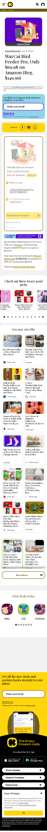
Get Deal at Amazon (18, 215)
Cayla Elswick (12, 51)
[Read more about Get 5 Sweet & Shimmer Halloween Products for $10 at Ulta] (34, 407)
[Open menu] (4, 4)
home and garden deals (24, 267)
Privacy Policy (33, 117)
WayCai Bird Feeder (18, 171)
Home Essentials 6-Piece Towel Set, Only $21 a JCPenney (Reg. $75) (34, 488)
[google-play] (34, 760)
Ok (23, 813)
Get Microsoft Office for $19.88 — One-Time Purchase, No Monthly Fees (34, 559)
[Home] (10, 4)
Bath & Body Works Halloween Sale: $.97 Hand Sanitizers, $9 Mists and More (12, 387)
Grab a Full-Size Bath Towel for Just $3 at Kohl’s (34, 452)
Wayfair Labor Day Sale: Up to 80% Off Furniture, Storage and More (34, 353)
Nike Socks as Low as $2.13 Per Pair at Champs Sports (12, 452)
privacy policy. (24, 803)
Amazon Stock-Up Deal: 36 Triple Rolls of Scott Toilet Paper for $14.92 (12, 420)
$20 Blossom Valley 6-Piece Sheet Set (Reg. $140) (12, 352)
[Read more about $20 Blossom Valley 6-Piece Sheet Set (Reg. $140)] (12, 341)
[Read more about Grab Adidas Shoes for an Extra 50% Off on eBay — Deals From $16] (34, 508)
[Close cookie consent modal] (41, 793)
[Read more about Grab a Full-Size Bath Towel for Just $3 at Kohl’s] (34, 441)
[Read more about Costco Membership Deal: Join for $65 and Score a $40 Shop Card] (34, 374)
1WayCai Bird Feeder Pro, (22, 190)
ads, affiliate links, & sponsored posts (23, 87)
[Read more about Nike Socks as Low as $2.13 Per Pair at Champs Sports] (12, 441)
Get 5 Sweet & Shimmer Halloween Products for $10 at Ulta (34, 421)
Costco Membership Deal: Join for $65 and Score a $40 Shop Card (33, 387)
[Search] (37, 4)
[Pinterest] (28, 127)
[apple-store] (12, 760)
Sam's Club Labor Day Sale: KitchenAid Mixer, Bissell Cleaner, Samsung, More (11, 521)
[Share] (35, 127)
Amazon (18, 245)
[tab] (8, 316)
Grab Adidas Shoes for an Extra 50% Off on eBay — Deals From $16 (34, 520)
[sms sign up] (23, 236)
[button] (40, 770)
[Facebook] (22, 127)
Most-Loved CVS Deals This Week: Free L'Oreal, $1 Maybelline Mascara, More (11, 488)
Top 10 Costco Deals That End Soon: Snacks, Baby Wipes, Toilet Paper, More (12, 559)
